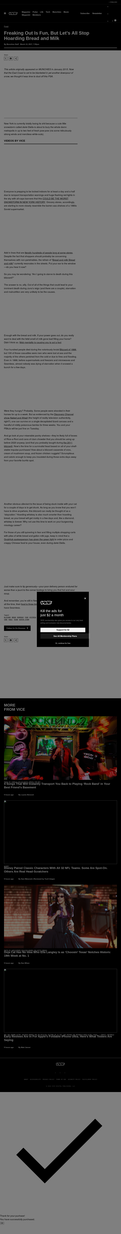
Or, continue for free (62, 643)
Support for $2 (62, 630)
